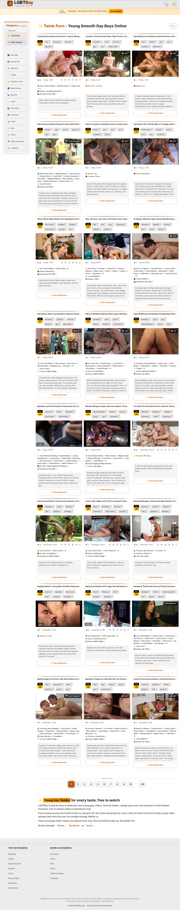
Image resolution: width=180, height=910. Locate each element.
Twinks (60, 825)
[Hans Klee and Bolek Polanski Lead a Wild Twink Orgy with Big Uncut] (59, 151)
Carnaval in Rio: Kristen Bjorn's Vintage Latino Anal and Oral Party (155, 124)
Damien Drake (97, 456)
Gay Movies (13, 888)
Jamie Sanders (72, 461)
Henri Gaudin (68, 179)
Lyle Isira (46, 551)
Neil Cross (167, 641)
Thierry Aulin (64, 181)
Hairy (143, 511)
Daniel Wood (145, 636)
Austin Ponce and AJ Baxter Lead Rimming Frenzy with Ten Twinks (155, 679)
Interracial (97, 511)
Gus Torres (71, 363)
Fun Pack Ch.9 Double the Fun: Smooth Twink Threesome (155, 406)
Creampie (54, 878)
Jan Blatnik (151, 731)
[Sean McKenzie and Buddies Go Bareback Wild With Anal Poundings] (155, 341)
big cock (75, 130)
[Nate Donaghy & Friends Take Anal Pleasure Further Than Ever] (59, 706)
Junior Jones (170, 268)
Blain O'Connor (121, 728)
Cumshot (122, 511)
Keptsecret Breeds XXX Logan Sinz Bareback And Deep (107, 586)
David (87, 273)
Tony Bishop (98, 461)
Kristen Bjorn (146, 130)
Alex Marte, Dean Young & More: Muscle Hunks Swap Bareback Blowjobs (59, 314)
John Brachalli (42, 366)
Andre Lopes (158, 636)
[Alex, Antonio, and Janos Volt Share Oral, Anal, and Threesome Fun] (107, 246)
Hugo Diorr (50, 731)
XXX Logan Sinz (109, 636)
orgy (56, 130)
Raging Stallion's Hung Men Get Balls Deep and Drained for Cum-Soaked (59, 586)
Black (95, 507)
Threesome (167, 416)
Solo (52, 864)
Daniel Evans (106, 363)
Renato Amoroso (50, 181)
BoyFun (161, 229)
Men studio (67, 324)
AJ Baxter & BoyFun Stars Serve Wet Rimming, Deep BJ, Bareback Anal (155, 219)
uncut (65, 130)
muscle (122, 412)
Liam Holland (151, 271)
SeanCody (49, 271)
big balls (58, 592)
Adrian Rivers (54, 463)
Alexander (97, 273)
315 (142, 784)
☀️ (174, 4)
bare (95, 689)
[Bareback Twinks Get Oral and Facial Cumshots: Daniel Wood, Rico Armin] (155, 613)
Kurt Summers (45, 461)
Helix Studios (63, 416)
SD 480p (49, 187)
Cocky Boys (98, 371)
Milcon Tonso (159, 733)
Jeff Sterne (138, 638)
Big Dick (48, 47)
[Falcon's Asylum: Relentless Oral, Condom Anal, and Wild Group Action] (107, 151)
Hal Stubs (156, 641)
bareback (145, 224)
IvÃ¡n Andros (111, 456)
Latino (168, 130)
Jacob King (103, 731)
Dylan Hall (66, 458)
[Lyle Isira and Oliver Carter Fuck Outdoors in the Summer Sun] (59, 528)
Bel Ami (47, 184)
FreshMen (57, 736)
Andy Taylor (42, 463)
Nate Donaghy (53, 728)
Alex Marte (48, 363)
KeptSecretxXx (100, 638)
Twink (156, 416)
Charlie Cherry (63, 86)
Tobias (139, 368)
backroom (156, 47)
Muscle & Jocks (14, 864)
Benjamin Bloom (54, 179)
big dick (48, 324)
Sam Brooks (159, 643)
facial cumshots (168, 592)
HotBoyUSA (97, 553)
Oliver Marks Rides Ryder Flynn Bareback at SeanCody (59, 219)
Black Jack (99, 271)
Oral (46, 42)
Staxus (160, 597)
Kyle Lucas (163, 363)
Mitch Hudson (68, 463)
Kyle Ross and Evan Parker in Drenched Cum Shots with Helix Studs (59, 406)
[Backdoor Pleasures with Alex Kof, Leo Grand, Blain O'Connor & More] (107, 706)
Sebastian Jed (156, 273)
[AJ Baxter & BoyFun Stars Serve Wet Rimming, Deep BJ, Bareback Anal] (155, 246)
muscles (70, 319)
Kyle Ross (69, 412)
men (168, 42)
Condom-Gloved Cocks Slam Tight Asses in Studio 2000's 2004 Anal (107, 36)
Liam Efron (66, 728)
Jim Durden (70, 733)
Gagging (61, 224)
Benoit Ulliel (59, 733)
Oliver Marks (48, 268)
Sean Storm (118, 458)
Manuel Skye (90, 366)
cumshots (67, 597)
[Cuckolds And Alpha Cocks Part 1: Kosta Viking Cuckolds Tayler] (59, 64)
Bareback (56, 42)
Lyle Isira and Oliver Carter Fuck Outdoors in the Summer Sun (59, 501)
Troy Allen (41, 179)
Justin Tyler (96, 551)
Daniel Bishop (65, 456)
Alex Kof (95, 363)
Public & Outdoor (57, 873)
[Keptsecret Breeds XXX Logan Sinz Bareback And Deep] (107, 613)
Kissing (61, 229)
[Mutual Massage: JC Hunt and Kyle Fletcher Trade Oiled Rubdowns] (155, 528)
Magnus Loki (56, 366)
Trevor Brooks (102, 368)
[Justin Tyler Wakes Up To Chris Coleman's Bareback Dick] (107, 528)
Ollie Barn (145, 273)
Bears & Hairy (13, 878)
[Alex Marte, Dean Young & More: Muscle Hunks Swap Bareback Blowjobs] (59, 341)
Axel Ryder (145, 366)
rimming (167, 224)
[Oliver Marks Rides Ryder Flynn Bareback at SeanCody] (59, 246)
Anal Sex (117, 507)
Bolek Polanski (61, 173)
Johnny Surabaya (71, 176)
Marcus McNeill (104, 366)
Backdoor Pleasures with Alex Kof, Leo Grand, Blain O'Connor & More (107, 679)
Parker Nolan (118, 366)
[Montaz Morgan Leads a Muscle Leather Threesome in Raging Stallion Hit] (107, 433)
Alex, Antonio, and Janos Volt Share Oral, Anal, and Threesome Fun (107, 219)
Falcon (95, 130)
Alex (94, 268)
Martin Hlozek (146, 733)
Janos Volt (111, 268)
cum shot (48, 412)
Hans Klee (49, 173)
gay (94, 47)
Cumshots (145, 416)
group (107, 134)
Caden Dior (114, 731)
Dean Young (60, 363)
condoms (96, 42)
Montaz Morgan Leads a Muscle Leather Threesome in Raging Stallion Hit (107, 406)
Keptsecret (95, 636)
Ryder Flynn (60, 268)
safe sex (116, 42)
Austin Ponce (157, 728)
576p (96, 279)
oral (102, 47)
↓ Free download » (58, 115)
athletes (107, 229)
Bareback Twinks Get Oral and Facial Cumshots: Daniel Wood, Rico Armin (155, 586)
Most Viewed (15, 42)
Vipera (122, 271)
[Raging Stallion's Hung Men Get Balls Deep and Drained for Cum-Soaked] (59, 613)
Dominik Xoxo (157, 268)
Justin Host (139, 271)
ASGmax (147, 553)
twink (151, 229)
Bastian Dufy (62, 731)
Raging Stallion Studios (102, 463)
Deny (108, 271)
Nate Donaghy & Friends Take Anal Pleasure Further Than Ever (59, 679)
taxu (142, 646)
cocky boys (117, 324)
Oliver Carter (58, 551)
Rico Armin (146, 641)
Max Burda (163, 271)
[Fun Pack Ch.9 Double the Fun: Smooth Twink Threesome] (155, 433)
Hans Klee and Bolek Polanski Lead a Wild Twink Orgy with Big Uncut (59, 124)
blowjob (156, 224)
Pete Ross (107, 458)
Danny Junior (170, 728)
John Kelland (147, 643)
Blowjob (72, 224)
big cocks (69, 592)
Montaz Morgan (99, 412)
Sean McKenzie (147, 324)
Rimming (145, 412)
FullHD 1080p (51, 371)
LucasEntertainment (53, 91)
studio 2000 (113, 47)
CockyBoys (51, 553)
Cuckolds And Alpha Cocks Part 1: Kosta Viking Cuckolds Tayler (59, 36)
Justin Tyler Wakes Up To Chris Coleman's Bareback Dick (107, 501)
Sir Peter (66, 366)
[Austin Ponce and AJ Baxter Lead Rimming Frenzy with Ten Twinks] (155, 706)
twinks (47, 130)
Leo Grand (118, 363)
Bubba (154, 366)
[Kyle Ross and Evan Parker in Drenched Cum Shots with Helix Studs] (59, 433)
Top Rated (14, 36)
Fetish (52, 868)
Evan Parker (49, 416)
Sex (70, 229)
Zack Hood (170, 636)
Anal (115, 592)
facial (59, 412)
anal (106, 42)
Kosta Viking (50, 86)
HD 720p (51, 94)
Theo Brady (89, 368)
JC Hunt (159, 551)
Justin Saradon (46, 733)
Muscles (68, 42)
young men (57, 684)
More (173, 26)
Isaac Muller (139, 731)
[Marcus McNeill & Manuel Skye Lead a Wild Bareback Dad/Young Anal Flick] (107, 341)
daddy (95, 324)
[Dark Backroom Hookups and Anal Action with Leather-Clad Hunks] (155, 64)
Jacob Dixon (55, 458)
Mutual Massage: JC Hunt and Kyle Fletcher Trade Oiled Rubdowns (155, 501)
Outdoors (56, 511)
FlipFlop (155, 507)
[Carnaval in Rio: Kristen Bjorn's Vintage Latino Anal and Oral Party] (155, 151)
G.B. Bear (163, 366)
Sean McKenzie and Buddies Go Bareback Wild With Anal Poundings (155, 314)
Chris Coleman (109, 551)
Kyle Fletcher (148, 551)
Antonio (101, 268)
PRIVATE (96, 229)
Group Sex (12, 883)
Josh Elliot (57, 176)
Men (47, 369)
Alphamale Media (148, 371)
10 (131, 784)
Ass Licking (49, 224)
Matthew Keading (50, 456)
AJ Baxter (145, 268)
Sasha (115, 271)
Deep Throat (49, 229)
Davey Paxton (45, 176)
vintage (158, 130)
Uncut (89, 825)
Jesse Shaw (161, 638)
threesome (120, 224)
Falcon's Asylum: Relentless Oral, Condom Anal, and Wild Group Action (107, 124)
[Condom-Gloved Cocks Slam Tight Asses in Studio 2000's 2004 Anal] (107, 64)
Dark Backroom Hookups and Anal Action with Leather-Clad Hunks (155, 36)
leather (152, 42)
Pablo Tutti (149, 638)
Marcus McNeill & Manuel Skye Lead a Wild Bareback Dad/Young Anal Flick (107, 314)
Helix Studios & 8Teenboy (57, 466)
